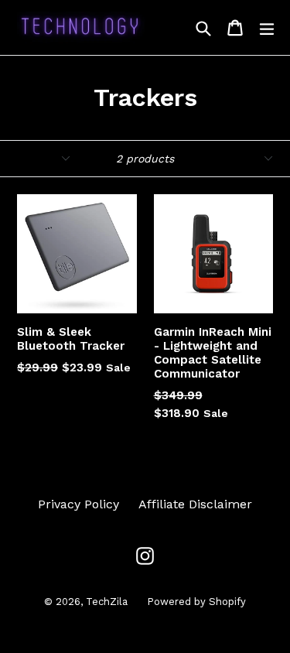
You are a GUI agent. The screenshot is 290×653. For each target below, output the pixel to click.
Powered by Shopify (196, 601)
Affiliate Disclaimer (195, 504)
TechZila (107, 601)
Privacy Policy (78, 504)
